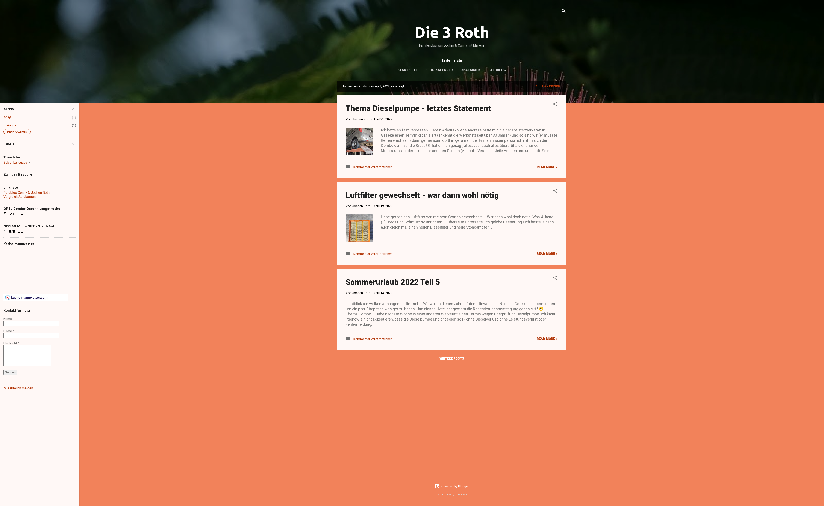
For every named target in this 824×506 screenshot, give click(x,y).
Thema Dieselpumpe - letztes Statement (418, 108)
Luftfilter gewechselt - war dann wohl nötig (422, 195)
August (12, 125)
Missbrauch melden (18, 388)
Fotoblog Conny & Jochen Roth (26, 193)
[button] (555, 104)
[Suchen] (563, 11)
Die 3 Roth (451, 32)
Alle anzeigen (547, 86)
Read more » (547, 167)
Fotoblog (497, 70)
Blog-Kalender (439, 70)
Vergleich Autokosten (19, 197)
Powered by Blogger (454, 486)
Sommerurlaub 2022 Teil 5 (393, 282)
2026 (7, 118)
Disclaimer (470, 70)
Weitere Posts (451, 358)
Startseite (408, 70)
